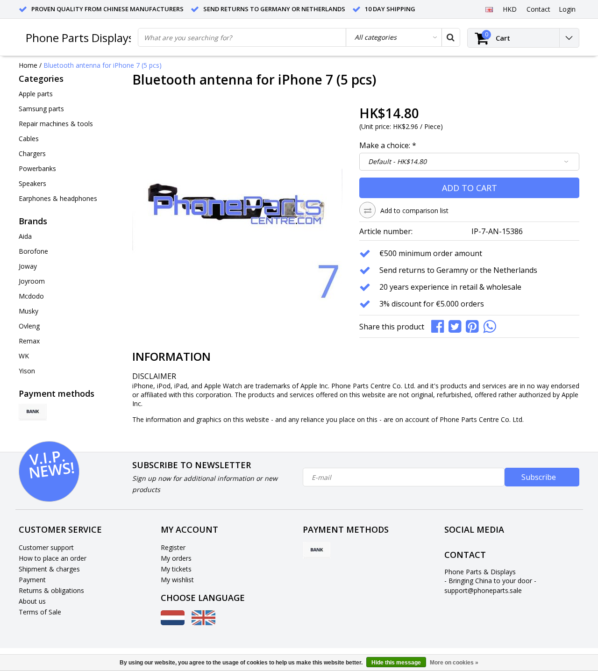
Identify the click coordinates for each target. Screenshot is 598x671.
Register (173, 547)
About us (32, 601)
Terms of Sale (40, 611)
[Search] (450, 37)
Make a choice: (387, 145)
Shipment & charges (49, 568)
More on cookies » (454, 662)
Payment (32, 579)
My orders (176, 558)
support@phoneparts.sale (483, 590)
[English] (489, 9)
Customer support (46, 547)
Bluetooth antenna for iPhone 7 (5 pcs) (102, 65)
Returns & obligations (51, 590)
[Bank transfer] (33, 412)
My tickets (176, 568)
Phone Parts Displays (80, 37)
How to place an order (52, 558)
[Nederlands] (173, 622)
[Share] (439, 325)
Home (28, 65)
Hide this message (396, 662)
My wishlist (177, 579)
